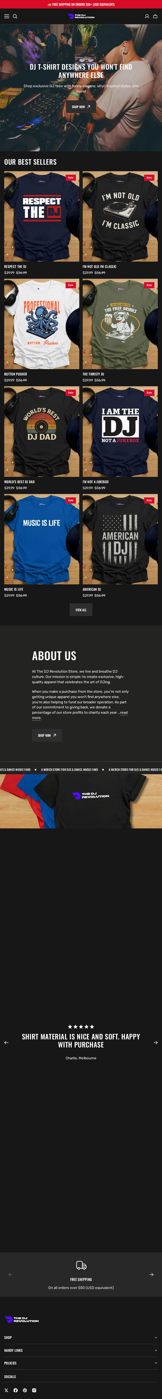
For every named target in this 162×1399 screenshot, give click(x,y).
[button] (9, 1042)
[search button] (15, 16)
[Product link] (41, 216)
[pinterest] (25, 1390)
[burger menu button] (6, 16)
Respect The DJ (15, 267)
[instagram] (34, 1390)
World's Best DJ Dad (19, 482)
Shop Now (78, 106)
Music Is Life (13, 589)
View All (81, 609)
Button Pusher (15, 374)
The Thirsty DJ (93, 374)
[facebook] (15, 1390)
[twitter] (6, 1390)
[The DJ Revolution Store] (81, 16)
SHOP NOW (44, 735)
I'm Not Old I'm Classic (99, 267)
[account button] (147, 16)
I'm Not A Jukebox (96, 482)
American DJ (92, 589)
